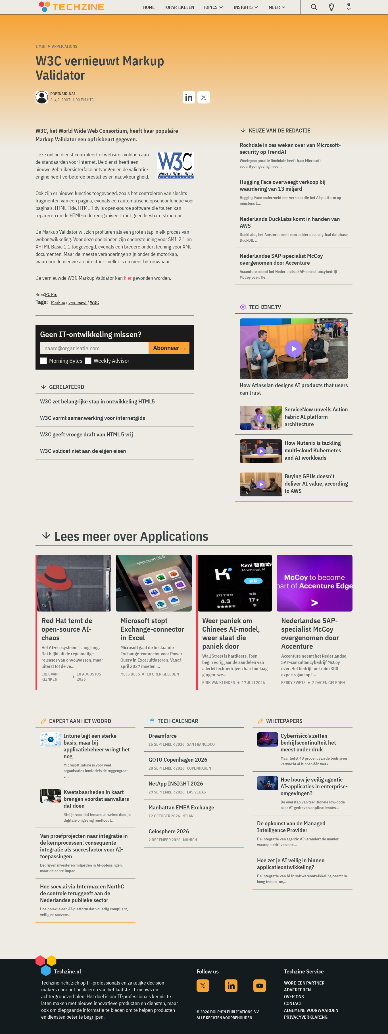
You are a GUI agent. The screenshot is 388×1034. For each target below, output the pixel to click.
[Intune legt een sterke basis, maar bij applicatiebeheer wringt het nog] (50, 755)
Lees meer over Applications (131, 536)
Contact (293, 1003)
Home (149, 7)
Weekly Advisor (112, 360)
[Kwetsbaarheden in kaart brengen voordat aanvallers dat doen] (50, 806)
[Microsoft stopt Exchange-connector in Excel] (154, 583)
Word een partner (304, 983)
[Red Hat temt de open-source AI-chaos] (74, 583)
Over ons (294, 996)
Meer (274, 7)
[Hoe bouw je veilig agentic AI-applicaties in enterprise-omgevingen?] (267, 793)
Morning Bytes (65, 360)
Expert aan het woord (80, 721)
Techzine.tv (265, 307)
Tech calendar (178, 721)
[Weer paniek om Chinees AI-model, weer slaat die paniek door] (235, 583)
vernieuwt (77, 302)
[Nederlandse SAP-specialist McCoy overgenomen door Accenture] (314, 583)
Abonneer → (170, 348)
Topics (210, 7)
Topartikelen (179, 7)
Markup (58, 302)
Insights (243, 7)
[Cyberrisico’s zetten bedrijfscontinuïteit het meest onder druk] (267, 749)
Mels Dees (130, 674)
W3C (94, 302)
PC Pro (51, 294)
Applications (64, 46)
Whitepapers (284, 721)
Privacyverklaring (305, 1017)
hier (128, 278)
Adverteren (297, 989)
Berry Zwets (293, 682)
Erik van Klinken (49, 677)
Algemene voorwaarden (311, 1010)
